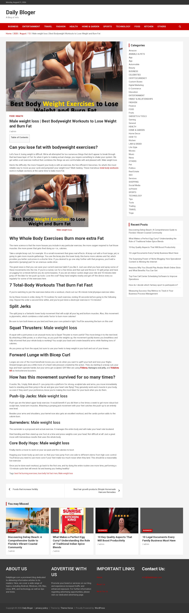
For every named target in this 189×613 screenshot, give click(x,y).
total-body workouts (109, 168)
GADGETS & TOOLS (138, 116)
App (130, 57)
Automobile (134, 64)
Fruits (131, 113)
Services (133, 178)
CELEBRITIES (135, 75)
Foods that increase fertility (25, 489)
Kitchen (148, 26)
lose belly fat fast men (48, 473)
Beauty (132, 68)
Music (131, 154)
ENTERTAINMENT (31, 26)
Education (133, 92)
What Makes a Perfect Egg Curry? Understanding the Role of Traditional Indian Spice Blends (71, 542)
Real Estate (134, 171)
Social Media (134, 185)
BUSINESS (13, 26)
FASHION (60, 26)
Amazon (133, 50)
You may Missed (18, 503)
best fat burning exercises (26, 473)
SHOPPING (134, 182)
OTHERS (161, 26)
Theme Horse (67, 608)
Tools (131, 202)
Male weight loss (64, 230)
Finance (132, 106)
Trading (132, 206)
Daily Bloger (20, 12)
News (131, 157)
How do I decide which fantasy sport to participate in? (153, 285)
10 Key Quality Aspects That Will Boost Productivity (152, 247)
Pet (130, 164)
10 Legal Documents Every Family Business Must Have (153, 253)
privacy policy (42, 608)
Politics (132, 168)
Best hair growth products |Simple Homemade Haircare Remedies (95, 490)
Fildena (83, 368)
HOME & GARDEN (90, 26)
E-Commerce (135, 88)
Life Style (133, 147)
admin (13, 131)
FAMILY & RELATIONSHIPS (141, 99)
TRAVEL (48, 26)
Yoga (131, 213)
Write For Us (102, 591)
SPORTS (107, 26)
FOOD (137, 26)
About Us (101, 584)
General (132, 123)
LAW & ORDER (135, 144)
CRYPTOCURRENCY (138, 78)
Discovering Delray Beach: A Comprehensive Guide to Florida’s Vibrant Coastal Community (25, 542)
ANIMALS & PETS (137, 54)
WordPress (100, 608)
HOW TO (133, 137)
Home (99, 577)
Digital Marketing (136, 85)
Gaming (132, 119)
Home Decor (134, 133)
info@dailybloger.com (152, 577)
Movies (132, 151)
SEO (131, 175)
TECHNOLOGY (123, 26)
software (133, 189)
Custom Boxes (135, 81)
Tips (131, 199)
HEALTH (74, 26)
